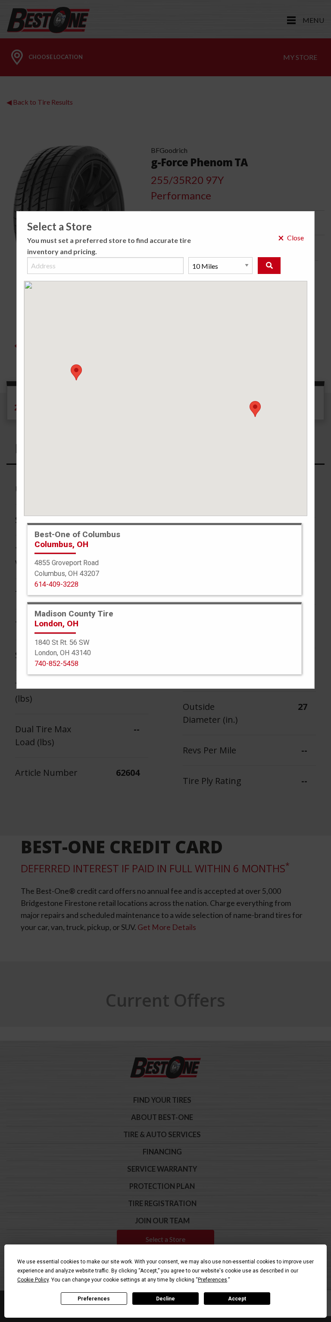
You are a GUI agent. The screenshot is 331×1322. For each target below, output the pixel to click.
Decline (165, 1299)
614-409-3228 (56, 584)
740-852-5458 (56, 663)
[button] (255, 409)
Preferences (94, 1299)
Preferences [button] (212, 1280)
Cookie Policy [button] (33, 1280)
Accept (237, 1299)
